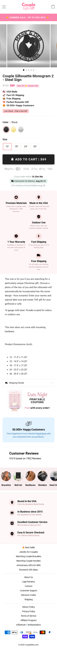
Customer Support (28, 590)
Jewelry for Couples (28, 552)
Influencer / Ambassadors (28, 624)
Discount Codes (28, 595)
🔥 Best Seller (28, 547)
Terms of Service (28, 616)
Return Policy (28, 607)
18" (16, 146)
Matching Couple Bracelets (28, 556)
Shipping (28, 599)
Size (5, 139)
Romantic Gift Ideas (28, 569)
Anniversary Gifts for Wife (29, 565)
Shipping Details (16, 383)
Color (10, 122)
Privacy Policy (28, 611)
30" (35, 146)
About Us (28, 577)
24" (26, 146)
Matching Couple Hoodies (28, 561)
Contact (28, 586)
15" (7, 146)
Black (6, 129)
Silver (21, 129)
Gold (13, 129)
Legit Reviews (28, 581)
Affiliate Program (28, 620)
